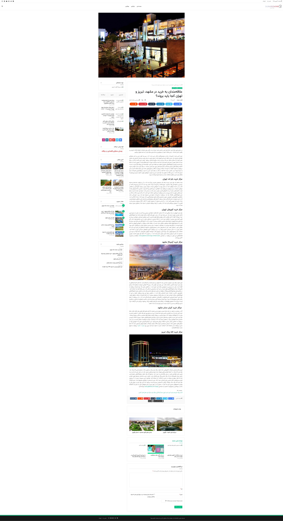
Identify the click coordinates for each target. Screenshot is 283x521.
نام (181, 489)
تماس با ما (269, 1)
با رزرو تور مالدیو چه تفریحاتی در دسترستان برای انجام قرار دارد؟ (138, 455)
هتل (145, 393)
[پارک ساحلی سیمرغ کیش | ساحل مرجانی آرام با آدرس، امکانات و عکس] (119, 129)
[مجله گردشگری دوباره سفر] (273, 6)
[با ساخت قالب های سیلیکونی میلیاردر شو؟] (156, 449)
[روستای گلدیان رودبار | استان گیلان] (119, 227)
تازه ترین (121, 95)
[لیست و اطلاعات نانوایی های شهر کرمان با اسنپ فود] (174, 449)
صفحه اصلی (139, 6)
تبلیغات (264, 1)
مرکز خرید (148, 393)
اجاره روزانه (179, 393)
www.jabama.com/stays (151, 387)
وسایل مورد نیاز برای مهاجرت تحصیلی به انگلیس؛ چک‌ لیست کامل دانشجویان (108, 102)
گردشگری (158, 393)
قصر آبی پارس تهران (109, 218)
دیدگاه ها (103, 95)
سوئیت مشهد (141, 326)
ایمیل (180, 494)
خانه (180, 85)
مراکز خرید (153, 393)
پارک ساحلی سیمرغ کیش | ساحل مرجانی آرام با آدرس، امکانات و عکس (108, 130)
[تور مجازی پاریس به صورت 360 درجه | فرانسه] (119, 234)
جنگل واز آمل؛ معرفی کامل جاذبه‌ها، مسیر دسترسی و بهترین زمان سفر (108, 123)
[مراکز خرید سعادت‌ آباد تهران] (119, 207)
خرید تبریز (171, 393)
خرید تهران (165, 393)
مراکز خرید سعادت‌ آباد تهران (108, 205)
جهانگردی (127, 6)
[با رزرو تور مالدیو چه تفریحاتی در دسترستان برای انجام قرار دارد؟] (137, 449)
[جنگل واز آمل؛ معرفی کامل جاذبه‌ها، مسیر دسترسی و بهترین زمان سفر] (119, 123)
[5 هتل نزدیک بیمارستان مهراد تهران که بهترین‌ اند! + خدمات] (119, 109)
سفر (162, 393)
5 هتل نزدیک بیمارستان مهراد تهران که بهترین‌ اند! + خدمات (106, 172)
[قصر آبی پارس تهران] (119, 220)
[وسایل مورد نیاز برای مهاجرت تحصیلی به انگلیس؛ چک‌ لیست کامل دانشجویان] (119, 102)
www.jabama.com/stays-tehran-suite (149, 236)
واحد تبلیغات (179, 100)
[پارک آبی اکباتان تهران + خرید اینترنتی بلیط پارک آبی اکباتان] (119, 213)
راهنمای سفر (180, 88)
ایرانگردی (133, 6)
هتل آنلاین (141, 393)
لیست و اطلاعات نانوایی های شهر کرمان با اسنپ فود (175, 455)
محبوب (112, 95)
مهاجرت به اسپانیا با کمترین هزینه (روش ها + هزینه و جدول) (108, 115)
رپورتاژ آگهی (176, 85)
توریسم (175, 393)
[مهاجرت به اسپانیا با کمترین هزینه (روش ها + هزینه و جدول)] (119, 116)
